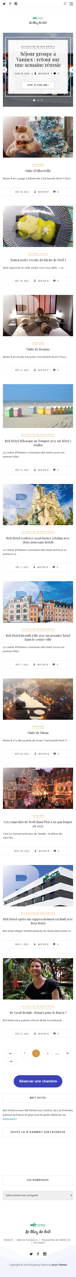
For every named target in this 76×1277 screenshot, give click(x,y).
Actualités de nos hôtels (38, 46)
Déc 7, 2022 (22, 567)
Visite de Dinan (38, 733)
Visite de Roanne (38, 349)
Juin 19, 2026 (22, 74)
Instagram (16, 4)
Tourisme (38, 164)
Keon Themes (59, 1265)
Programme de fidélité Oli (56, 1240)
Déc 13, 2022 (22, 370)
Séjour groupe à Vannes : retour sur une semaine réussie (38, 59)
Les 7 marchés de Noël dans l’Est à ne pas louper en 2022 (38, 824)
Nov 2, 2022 (22, 944)
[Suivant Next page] (11, 1061)
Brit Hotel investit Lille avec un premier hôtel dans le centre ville (38, 637)
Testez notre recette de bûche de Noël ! (38, 260)
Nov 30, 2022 (22, 754)
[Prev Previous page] (11, 1053)
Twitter (4, 4)
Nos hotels (39, 1243)
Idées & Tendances (27, 1240)
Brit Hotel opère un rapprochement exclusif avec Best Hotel (38, 921)
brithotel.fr (9, 1119)
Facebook (10, 4)
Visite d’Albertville (38, 171)
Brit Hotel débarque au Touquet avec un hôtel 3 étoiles (38, 443)
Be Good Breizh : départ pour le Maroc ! (38, 1013)
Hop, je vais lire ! (38, 85)
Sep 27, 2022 (22, 1034)
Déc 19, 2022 (22, 192)
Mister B (43, 74)
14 (68, 1053)
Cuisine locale (38, 253)
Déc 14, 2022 (22, 281)
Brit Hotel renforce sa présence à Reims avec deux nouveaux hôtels (38, 540)
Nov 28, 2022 (22, 851)
